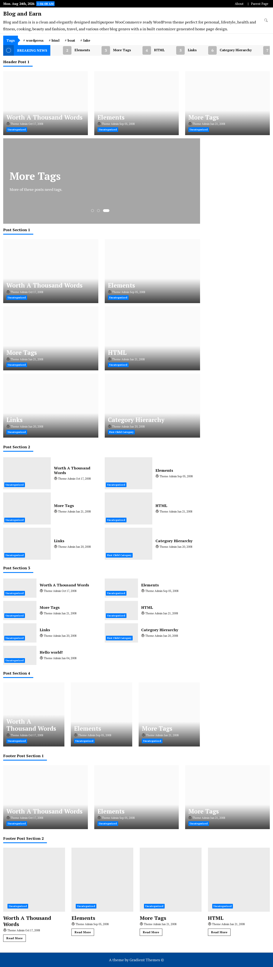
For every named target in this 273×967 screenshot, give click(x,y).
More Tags (111, 50)
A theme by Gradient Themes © (136, 959)
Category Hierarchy (225, 50)
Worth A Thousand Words (44, 117)
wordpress (35, 40)
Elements (71, 50)
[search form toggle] (266, 20)
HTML (148, 50)
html (56, 40)
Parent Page (259, 4)
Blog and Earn (22, 13)
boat (71, 40)
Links (181, 50)
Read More (14, 938)
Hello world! (51, 652)
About (239, 4)
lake (86, 40)
